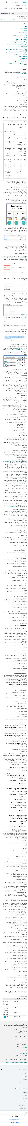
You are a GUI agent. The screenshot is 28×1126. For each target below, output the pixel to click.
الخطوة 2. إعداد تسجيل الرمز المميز (19, 41)
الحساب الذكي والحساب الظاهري (20, 35)
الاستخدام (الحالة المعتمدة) (21, 60)
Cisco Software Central (10, 481)
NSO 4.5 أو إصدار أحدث (22, 46)
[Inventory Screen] (15, 291)
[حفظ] (14, 14)
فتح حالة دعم (24, 1053)
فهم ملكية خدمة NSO (22, 1047)
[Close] (26, 1113)
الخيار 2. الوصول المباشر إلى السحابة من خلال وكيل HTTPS (17, 44)
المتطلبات (25, 30)
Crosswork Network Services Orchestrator (16, 1062)
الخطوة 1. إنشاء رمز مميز (21, 39)
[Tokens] (16, 225)
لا (20, 1040)
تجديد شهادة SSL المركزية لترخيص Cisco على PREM (17, 64)
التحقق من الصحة (23, 56)
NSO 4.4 (25, 48)
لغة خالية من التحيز (12, 19)
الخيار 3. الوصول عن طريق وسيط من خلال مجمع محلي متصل (16, 50)
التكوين (25, 37)
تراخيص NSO (24, 33)
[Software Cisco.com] (15, 274)
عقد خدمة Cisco (20, 1055)
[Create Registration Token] (15, 315)
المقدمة (25, 26)
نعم (25, 1040)
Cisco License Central (22, 73)
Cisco (18, 477)
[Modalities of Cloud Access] (15, 366)
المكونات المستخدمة (22, 32)
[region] (14, 1118)
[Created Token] (15, 326)
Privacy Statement (14, 1119)
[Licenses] (15, 241)
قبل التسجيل (24, 58)
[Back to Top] (5, 1017)
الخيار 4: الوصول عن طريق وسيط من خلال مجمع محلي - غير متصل (16, 52)
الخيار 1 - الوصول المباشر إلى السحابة (19, 42)
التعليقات (13, 1040)
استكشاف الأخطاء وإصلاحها (21, 61)
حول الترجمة (2, 19)
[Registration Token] (15, 341)
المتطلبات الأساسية (23, 28)
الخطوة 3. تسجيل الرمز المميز (20, 54)
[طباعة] (5, 13)
